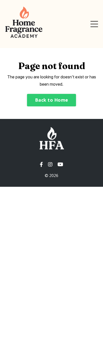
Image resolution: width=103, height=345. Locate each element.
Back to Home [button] (51, 100)
